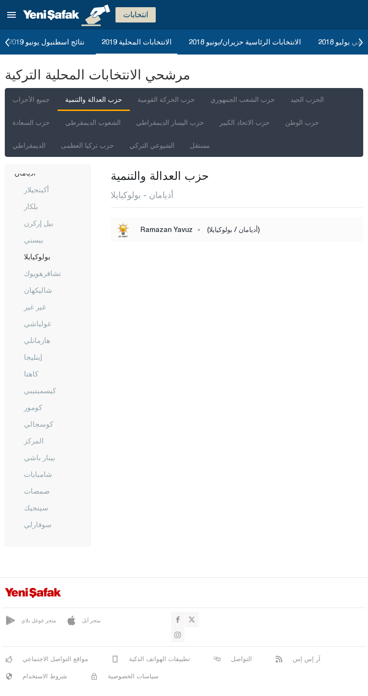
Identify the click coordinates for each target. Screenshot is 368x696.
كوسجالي (38, 424)
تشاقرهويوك (42, 273)
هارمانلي (37, 340)
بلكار (31, 206)
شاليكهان (38, 290)
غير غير (35, 306)
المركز (34, 440)
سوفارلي (38, 524)
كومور (33, 407)
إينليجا (33, 357)
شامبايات (38, 474)
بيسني (33, 239)
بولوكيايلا (37, 256)
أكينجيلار (36, 189)
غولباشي (37, 323)
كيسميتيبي (40, 390)
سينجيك (36, 507)
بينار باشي (39, 457)
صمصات (37, 490)
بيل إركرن (38, 223)
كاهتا (31, 373)
